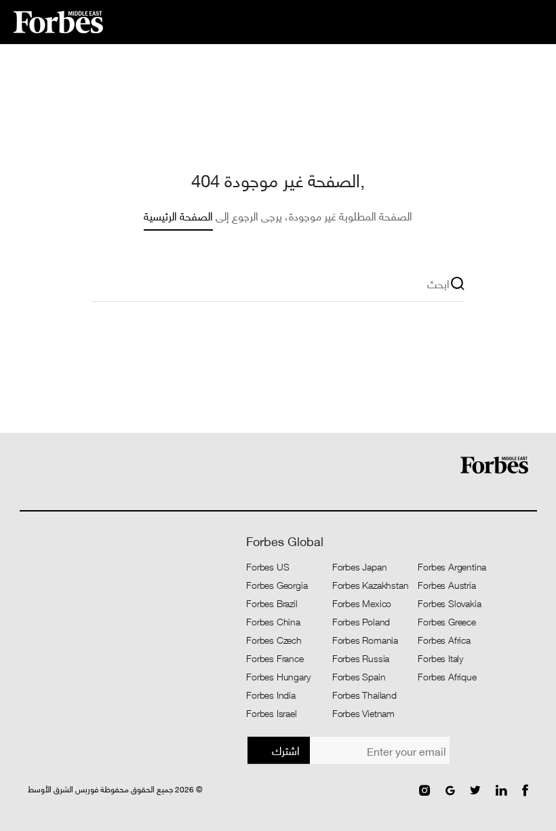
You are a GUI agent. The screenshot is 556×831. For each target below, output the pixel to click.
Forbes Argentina (452, 566)
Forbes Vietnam (363, 713)
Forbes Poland (361, 621)
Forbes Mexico (361, 603)
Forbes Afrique (447, 676)
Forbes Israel (271, 713)
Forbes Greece (446, 621)
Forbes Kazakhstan (370, 585)
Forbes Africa (444, 639)
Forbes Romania (365, 639)
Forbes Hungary (278, 676)
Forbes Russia (360, 658)
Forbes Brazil (271, 603)
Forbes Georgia (276, 585)
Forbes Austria (446, 585)
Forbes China (273, 621)
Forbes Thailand (364, 694)
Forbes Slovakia (449, 603)
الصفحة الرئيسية (178, 215)
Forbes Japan (359, 566)
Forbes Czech (274, 639)
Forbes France (274, 658)
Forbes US (267, 566)
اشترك (286, 749)
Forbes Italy (440, 658)
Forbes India (271, 694)
